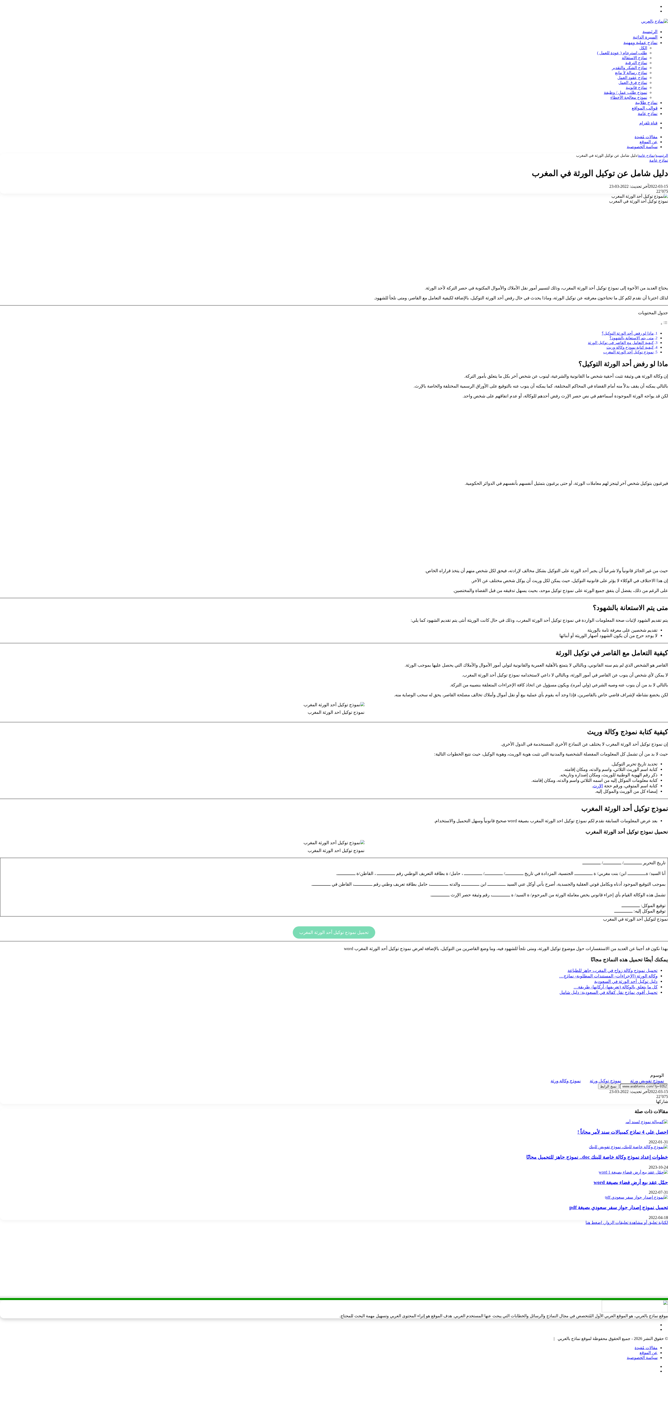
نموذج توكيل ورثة (605, 1080)
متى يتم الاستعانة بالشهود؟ (632, 338)
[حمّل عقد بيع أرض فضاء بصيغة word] (633, 1172)
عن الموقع (649, 142)
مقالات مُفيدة (646, 137)
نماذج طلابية (646, 102)
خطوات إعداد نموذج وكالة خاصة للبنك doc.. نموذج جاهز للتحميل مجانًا (597, 1157)
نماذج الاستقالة (634, 58)
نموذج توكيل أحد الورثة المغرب (628, 352)
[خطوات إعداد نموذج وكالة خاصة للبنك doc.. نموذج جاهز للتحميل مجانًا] (628, 1147)
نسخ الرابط (608, 1086)
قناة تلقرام (648, 123)
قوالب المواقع (645, 108)
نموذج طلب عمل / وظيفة (625, 92)
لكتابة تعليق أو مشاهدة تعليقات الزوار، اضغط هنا (627, 1222)
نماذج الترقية (636, 63)
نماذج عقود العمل (632, 77)
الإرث (598, 785)
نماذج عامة (648, 113)
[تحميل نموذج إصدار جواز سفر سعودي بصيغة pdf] (636, 1197)
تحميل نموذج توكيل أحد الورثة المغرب (334, 932)
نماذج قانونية (636, 87)
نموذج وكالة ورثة (566, 1080)
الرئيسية (650, 31)
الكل (643, 48)
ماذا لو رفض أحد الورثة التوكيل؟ (628, 333)
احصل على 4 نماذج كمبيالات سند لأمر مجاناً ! (622, 1132)
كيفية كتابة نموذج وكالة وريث (630, 347)
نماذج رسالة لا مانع (631, 72)
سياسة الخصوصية (642, 146)
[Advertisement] (334, 244)
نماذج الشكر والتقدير (629, 67)
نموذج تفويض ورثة (647, 1080)
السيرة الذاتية (645, 37)
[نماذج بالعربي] (654, 21)
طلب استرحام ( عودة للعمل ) (622, 53)
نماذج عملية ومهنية (640, 42)
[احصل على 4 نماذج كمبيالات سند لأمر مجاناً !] (646, 1122)
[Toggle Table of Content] (664, 323)
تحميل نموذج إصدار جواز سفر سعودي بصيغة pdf (618, 1207)
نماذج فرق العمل (632, 82)
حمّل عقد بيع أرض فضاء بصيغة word (631, 1182)
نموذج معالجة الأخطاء (628, 97)
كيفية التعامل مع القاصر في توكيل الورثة (621, 342)
